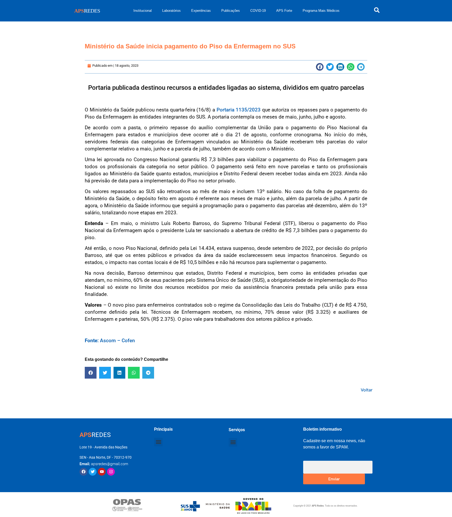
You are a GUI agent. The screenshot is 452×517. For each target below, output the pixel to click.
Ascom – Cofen (110, 341)
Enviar (334, 478)
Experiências (201, 11)
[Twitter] (93, 472)
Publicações (230, 11)
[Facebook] (83, 472)
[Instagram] (111, 472)
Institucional (142, 11)
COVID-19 (258, 11)
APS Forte (284, 11)
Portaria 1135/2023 (239, 110)
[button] (320, 67)
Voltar (366, 389)
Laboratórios (171, 11)
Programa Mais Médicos (321, 11)
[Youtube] (102, 472)
